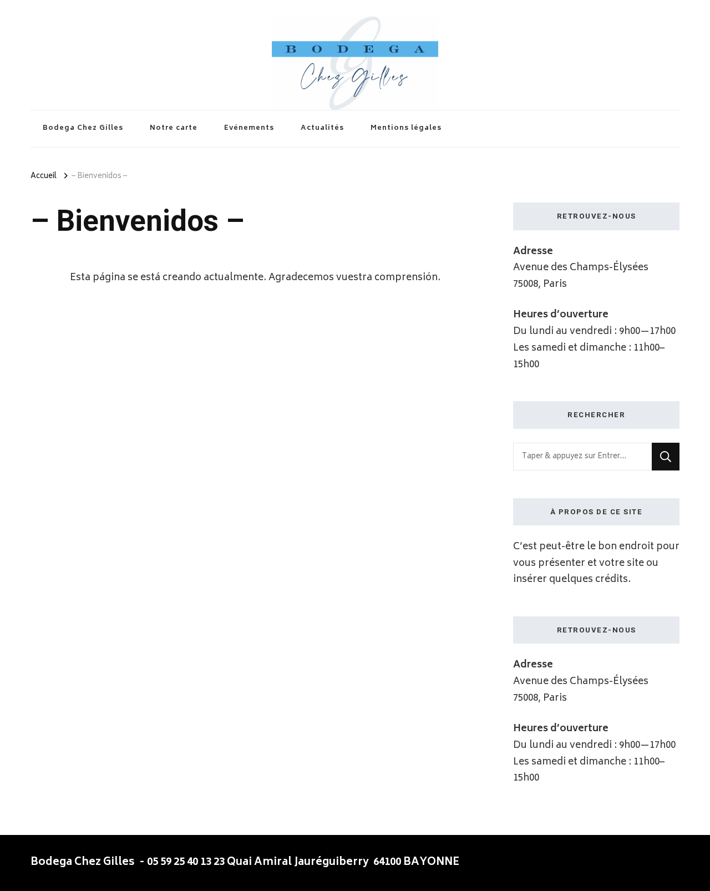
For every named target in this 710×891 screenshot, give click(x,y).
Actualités (322, 128)
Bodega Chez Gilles (83, 128)
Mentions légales (406, 128)
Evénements (249, 128)
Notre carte (173, 128)
